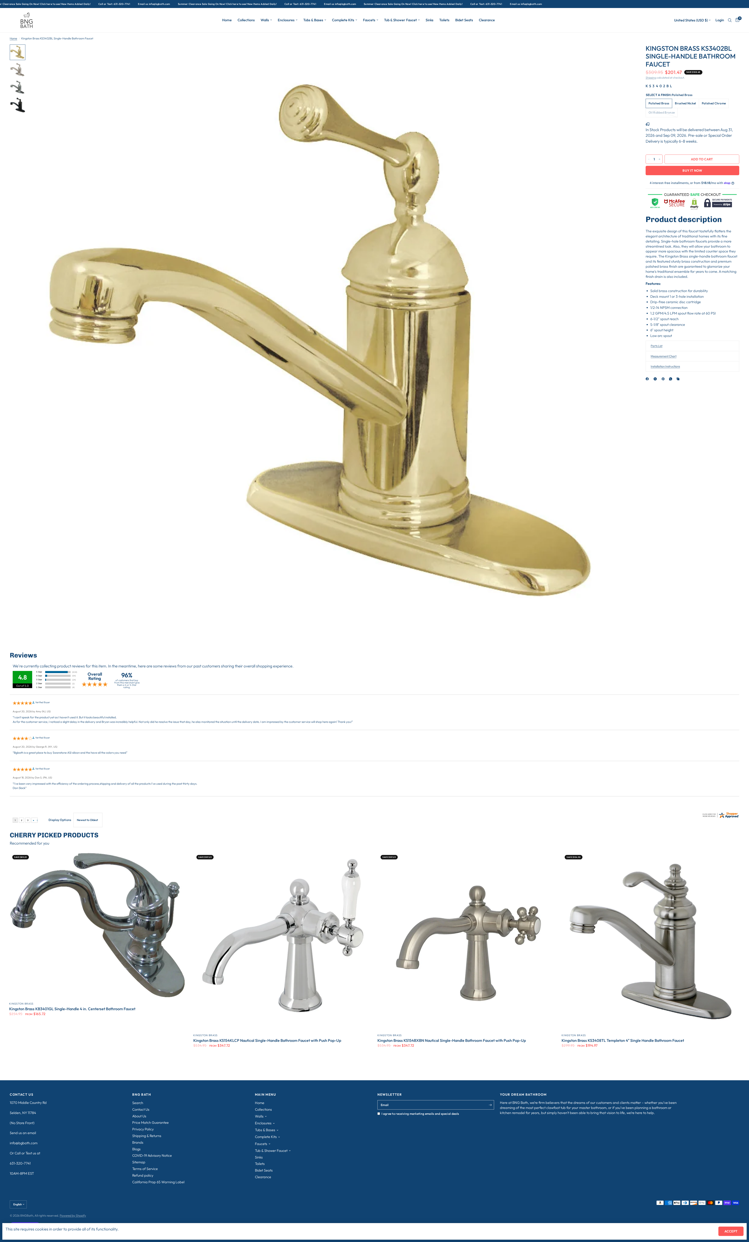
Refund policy (142, 1175)
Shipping (651, 77)
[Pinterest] (664, 379)
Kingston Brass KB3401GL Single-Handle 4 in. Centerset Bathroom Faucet (72, 1009)
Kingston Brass (21, 1003)
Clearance (487, 20)
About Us (139, 1116)
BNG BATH (141, 1094)
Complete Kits (343, 20)
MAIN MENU (265, 1094)
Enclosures (286, 20)
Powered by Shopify (73, 1215)
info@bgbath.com (23, 1143)
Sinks (429, 20)
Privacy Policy (143, 1129)
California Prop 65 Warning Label (158, 1182)
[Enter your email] (490, 1105)
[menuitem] (227, 20)
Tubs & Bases (313, 20)
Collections (246, 20)
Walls (265, 20)
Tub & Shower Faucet (400, 20)
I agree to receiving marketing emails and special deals (420, 1114)
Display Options (60, 820)
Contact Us (140, 1109)
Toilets (444, 20)
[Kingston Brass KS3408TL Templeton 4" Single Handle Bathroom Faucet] (651, 941)
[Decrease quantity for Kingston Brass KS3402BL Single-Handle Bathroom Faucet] (649, 159)
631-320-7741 (20, 1163)
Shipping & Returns (146, 1136)
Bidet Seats (464, 20)
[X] (656, 379)
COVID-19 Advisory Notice (152, 1155)
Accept (730, 1231)
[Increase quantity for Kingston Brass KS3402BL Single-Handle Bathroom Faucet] (659, 159)
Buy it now (692, 170)
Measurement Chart (663, 356)
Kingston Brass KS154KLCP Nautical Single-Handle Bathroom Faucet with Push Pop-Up (267, 1040)
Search (137, 1103)
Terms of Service (145, 1168)
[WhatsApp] (671, 379)
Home (227, 20)
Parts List (656, 346)
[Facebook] (648, 379)
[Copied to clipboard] (678, 379)
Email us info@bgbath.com (66, 4)
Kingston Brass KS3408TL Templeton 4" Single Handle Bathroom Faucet (623, 1040)
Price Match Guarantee (150, 1122)
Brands (137, 1142)
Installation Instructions (665, 366)
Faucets (369, 20)
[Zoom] (625, 52)
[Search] (730, 20)
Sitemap (138, 1162)
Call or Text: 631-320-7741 (26, 4)
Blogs (136, 1149)
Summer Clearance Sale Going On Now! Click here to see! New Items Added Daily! (139, 4)
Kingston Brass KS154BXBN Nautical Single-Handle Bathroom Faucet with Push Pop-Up (451, 1040)
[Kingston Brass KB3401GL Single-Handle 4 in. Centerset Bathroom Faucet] (98, 925)
